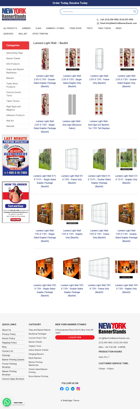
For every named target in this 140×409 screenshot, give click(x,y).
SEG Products (13, 64)
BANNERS (26, 28)
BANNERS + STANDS (55, 28)
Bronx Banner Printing (38, 376)
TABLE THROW (104, 28)
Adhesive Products (15, 115)
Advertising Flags (14, 53)
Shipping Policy (9, 342)
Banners (10, 78)
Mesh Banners (35, 358)
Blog (4, 347)
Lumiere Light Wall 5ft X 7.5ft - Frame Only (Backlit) (72, 179)
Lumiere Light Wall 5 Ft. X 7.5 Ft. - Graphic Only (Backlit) (126, 179)
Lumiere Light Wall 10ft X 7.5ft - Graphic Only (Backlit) (126, 289)
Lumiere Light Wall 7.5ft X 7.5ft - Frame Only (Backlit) (99, 234)
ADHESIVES (8, 34)
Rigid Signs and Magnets (13, 108)
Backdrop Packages (37, 334)
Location (75, 337)
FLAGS (38, 28)
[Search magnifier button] (135, 11)
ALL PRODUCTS (10, 28)
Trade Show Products (12, 85)
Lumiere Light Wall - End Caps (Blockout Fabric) (72, 125)
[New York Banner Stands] (14, 14)
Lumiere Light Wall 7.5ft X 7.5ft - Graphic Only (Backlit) (72, 234)
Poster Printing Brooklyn (9, 365)
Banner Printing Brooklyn (9, 373)
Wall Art (10, 120)
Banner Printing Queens (13, 359)
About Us (6, 330)
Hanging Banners (36, 354)
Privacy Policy (9, 334)
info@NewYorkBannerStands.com (114, 338)
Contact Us (7, 351)
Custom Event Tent (37, 338)
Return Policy (8, 338)
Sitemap (6, 355)
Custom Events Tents (13, 94)
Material (10, 126)
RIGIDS (119, 28)
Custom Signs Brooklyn (13, 379)
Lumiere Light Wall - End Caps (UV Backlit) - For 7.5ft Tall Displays (99, 125)
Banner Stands (13, 58)
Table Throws (13, 101)
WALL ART (22, 34)
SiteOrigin (67, 400)
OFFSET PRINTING (40, 34)
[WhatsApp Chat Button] (7, 402)
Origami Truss (35, 346)
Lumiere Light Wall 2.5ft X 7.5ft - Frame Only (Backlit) (99, 79)
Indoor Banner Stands (38, 350)
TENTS (89, 28)
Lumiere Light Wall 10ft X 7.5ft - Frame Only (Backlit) (99, 289)
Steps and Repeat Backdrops (15, 71)
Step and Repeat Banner (40, 330)
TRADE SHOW (75, 28)
